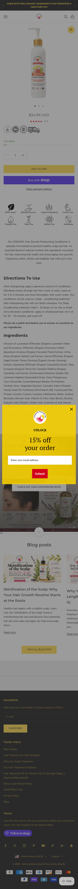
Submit (40, 474)
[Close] (71, 409)
